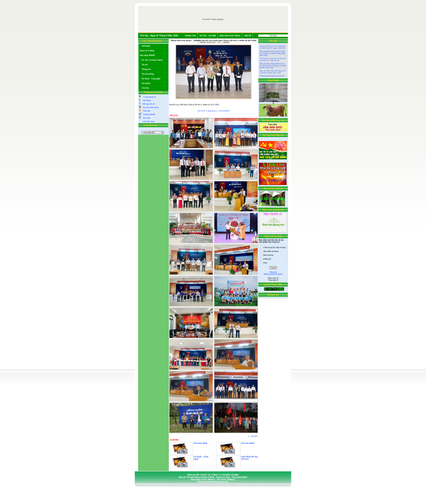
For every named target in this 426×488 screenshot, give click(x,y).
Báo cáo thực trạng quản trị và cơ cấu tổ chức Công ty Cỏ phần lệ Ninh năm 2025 (273, 59)
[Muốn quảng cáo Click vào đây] (273, 232)
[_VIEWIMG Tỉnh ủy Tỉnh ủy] (191, 147)
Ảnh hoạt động (200, 443)
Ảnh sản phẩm (248, 443)
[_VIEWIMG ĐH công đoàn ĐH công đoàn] (236, 147)
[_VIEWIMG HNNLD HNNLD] (236, 211)
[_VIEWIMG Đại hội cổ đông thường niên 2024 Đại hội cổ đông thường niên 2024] (236, 337)
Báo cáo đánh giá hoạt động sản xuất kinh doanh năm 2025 (273, 65)
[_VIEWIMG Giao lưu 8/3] (191, 242)
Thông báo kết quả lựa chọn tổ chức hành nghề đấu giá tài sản (272, 70)
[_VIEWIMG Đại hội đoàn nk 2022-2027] (191, 306)
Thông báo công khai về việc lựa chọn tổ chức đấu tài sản (273, 53)
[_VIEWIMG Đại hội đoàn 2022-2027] (236, 274)
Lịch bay (145, 118)
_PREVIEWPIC (224, 111)
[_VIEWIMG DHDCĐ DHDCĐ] (191, 179)
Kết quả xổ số (148, 104)
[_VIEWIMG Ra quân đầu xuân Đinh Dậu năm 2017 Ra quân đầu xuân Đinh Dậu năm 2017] (191, 432)
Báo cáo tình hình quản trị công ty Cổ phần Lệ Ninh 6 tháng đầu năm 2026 (272, 46)
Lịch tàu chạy (148, 121)
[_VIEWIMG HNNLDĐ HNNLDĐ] (191, 211)
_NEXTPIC (201, 111)
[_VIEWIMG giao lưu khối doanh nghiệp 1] (236, 306)
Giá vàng (146, 100)
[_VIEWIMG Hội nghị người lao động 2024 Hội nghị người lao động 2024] (191, 369)
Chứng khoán (148, 114)
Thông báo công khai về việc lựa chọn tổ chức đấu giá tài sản (273, 75)
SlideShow (212, 111)
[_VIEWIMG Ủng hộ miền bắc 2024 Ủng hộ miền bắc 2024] (191, 337)
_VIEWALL (254, 436)
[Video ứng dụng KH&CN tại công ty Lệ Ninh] (273, 184)
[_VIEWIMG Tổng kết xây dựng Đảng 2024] (191, 274)
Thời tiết (145, 111)
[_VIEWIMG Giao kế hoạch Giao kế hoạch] (236, 179)
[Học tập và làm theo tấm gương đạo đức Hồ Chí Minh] (273, 159)
